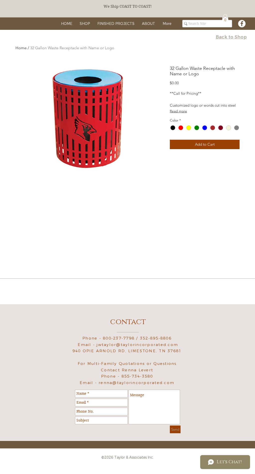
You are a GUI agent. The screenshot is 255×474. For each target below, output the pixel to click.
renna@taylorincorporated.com (136, 382)
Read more (178, 111)
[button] (225, 18)
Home (21, 47)
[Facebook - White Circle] (242, 23)
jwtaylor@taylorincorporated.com (137, 344)
